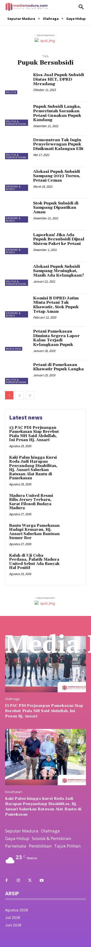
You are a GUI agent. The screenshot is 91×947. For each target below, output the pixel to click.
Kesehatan (13, 792)
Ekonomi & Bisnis (13, 188)
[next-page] (30, 395)
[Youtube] (41, 880)
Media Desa (13, 348)
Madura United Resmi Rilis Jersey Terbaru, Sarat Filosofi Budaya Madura (31, 502)
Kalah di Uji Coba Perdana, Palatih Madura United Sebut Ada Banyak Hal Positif (34, 561)
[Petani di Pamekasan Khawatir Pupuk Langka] (17, 372)
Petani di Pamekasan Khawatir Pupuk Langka (58, 367)
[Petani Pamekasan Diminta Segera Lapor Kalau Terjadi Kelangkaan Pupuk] (17, 339)
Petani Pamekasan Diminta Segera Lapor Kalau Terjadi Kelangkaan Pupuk (56, 338)
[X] (29, 880)
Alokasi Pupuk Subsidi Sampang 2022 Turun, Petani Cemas (56, 176)
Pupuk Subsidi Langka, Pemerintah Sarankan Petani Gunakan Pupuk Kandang (57, 113)
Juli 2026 (12, 917)
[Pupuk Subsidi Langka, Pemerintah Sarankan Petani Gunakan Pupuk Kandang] (17, 114)
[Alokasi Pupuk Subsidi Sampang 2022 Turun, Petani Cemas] (17, 179)
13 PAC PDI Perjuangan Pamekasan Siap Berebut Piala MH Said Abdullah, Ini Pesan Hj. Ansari (34, 434)
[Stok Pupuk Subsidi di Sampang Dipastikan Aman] (17, 210)
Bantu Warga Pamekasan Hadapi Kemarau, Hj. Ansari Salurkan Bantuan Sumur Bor (34, 532)
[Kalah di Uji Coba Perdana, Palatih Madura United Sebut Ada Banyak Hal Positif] (72, 562)
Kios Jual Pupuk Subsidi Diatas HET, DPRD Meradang (58, 79)
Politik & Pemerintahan (16, 123)
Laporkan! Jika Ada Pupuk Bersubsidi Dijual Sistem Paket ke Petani (58, 239)
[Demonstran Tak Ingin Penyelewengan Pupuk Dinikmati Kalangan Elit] (17, 147)
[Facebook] (6, 880)
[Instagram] (18, 880)
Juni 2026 (13, 925)
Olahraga (12, 699)
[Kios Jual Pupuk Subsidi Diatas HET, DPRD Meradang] (17, 82)
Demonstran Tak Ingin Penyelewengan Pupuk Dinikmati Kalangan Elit (58, 144)
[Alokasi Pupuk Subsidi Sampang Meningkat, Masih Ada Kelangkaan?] (17, 274)
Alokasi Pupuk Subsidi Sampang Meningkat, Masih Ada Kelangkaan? (58, 271)
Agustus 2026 (16, 910)
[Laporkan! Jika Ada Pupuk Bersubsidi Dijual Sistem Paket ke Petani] (17, 242)
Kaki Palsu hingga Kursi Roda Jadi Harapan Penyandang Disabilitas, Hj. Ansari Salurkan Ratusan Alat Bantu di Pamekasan (33, 468)
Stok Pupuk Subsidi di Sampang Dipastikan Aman (55, 208)
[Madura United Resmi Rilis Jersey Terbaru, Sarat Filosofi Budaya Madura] (72, 502)
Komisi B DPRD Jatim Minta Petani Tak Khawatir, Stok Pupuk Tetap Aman (56, 305)
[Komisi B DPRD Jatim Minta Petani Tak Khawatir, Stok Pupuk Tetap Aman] (17, 305)
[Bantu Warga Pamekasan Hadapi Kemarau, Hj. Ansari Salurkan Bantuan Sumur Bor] (72, 532)
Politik (11, 92)
